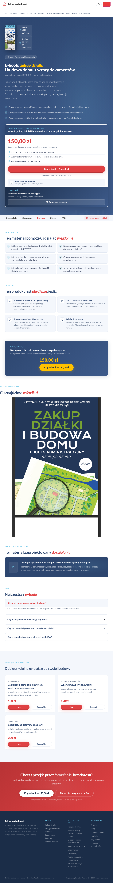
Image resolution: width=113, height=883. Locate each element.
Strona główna (10, 13)
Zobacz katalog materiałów (74, 793)
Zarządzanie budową (50, 836)
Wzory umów (73, 850)
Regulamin (95, 839)
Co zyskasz (27, 218)
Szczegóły (41, 707)
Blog (93, 828)
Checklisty (72, 853)
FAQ (64, 218)
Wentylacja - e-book (76, 846)
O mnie (94, 825)
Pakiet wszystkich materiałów (75, 858)
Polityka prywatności (96, 844)
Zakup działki (51, 825)
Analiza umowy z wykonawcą (75, 865)
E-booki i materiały (27, 13)
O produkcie (11, 218)
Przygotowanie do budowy (52, 830)
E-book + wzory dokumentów (74, 841)
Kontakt (94, 836)
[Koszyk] (99, 4)
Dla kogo (41, 218)
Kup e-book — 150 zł (98, 218)
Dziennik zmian (97, 832)
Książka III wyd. (74, 827)
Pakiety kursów (51, 841)
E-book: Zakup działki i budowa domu (75, 833)
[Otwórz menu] (107, 4)
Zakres (53, 218)
